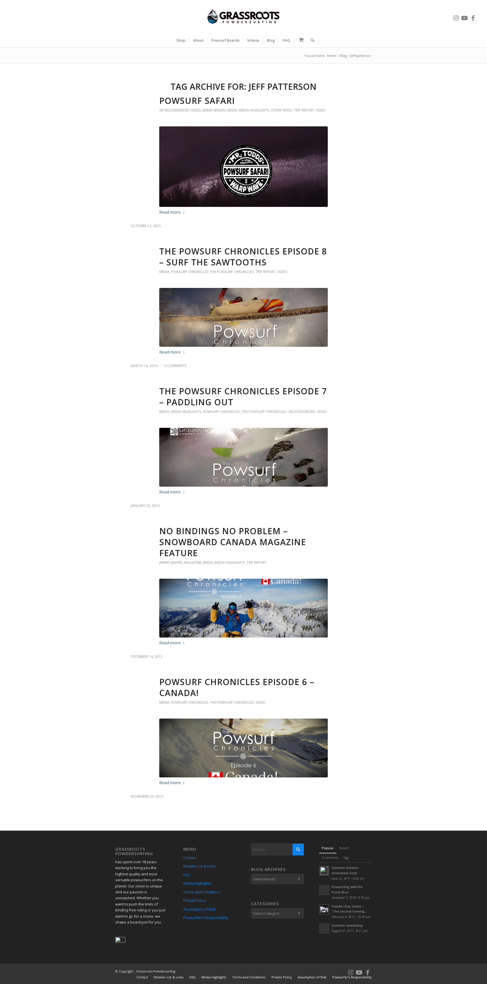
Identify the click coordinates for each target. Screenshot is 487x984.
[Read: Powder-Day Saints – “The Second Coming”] (324, 909)
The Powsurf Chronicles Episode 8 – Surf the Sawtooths (243, 256)
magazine (192, 562)
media (232, 110)
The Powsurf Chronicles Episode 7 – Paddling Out (243, 396)
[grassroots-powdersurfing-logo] (243, 16)
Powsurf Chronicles (189, 271)
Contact (189, 857)
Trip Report (304, 110)
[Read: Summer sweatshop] (324, 928)
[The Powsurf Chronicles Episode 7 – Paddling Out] (243, 457)
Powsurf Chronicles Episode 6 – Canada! (236, 687)
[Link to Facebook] (473, 16)
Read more (170, 212)
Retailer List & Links (199, 866)
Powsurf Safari (197, 100)
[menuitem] (181, 40)
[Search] (310, 40)
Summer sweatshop (347, 925)
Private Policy (194, 900)
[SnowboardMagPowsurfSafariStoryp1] (243, 166)
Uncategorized (301, 411)
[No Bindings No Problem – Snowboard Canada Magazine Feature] (243, 608)
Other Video (281, 110)
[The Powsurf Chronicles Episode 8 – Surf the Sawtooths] (243, 317)
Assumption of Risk (199, 909)
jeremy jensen (213, 110)
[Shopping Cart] (300, 40)
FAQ (186, 874)
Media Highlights (254, 110)
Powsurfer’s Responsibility (206, 917)
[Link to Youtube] (464, 16)
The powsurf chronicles (232, 271)
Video (321, 110)
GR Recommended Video (180, 110)
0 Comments (175, 365)
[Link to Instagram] (456, 16)
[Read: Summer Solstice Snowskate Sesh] (324, 871)
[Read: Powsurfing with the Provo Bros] (324, 890)
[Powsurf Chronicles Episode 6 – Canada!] (243, 748)
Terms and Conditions (202, 891)
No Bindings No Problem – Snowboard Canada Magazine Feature (232, 542)
